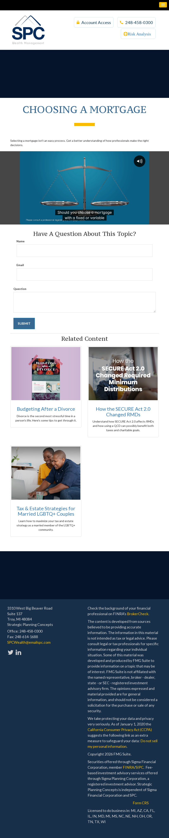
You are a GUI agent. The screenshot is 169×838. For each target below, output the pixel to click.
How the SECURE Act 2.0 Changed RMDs (123, 411)
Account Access (96, 22)
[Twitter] (10, 650)
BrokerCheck (137, 613)
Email (20, 265)
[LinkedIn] (18, 650)
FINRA (128, 767)
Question (19, 289)
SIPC (139, 767)
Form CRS (141, 803)
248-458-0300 (139, 22)
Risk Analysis (139, 34)
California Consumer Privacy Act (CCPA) (120, 729)
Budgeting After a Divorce (46, 409)
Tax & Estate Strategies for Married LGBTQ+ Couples (45, 511)
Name (20, 241)
